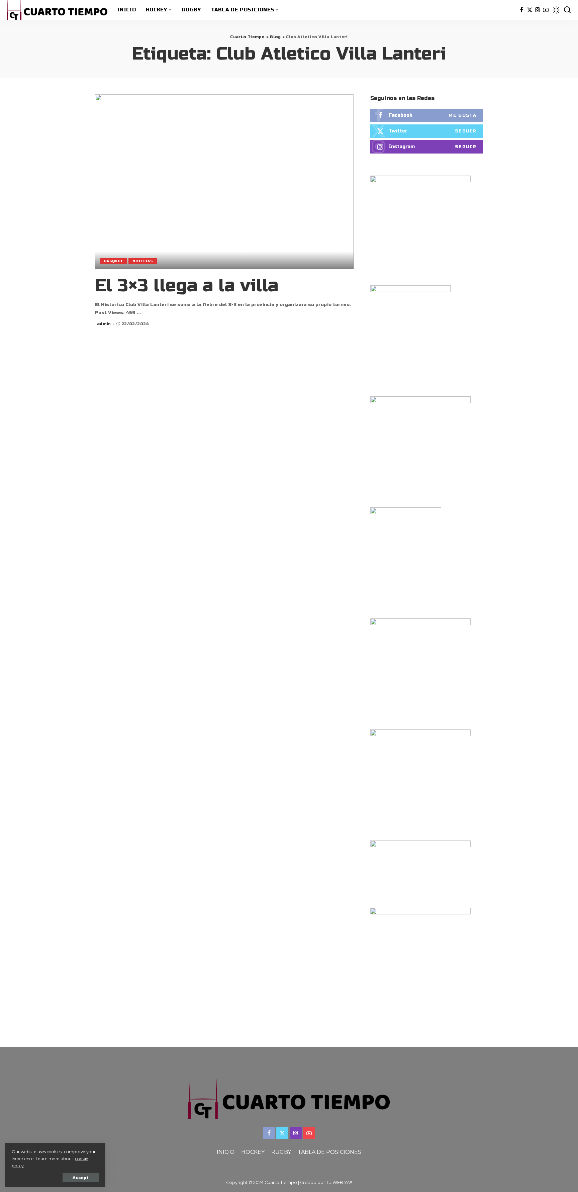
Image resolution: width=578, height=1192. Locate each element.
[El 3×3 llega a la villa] (224, 181)
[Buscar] (567, 10)
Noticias (142, 261)
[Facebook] (521, 10)
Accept (81, 1177)
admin (104, 323)
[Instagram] (538, 10)
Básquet (113, 261)
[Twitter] (530, 10)
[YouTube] (546, 10)
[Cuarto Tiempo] (57, 10)
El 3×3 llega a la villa (186, 285)
